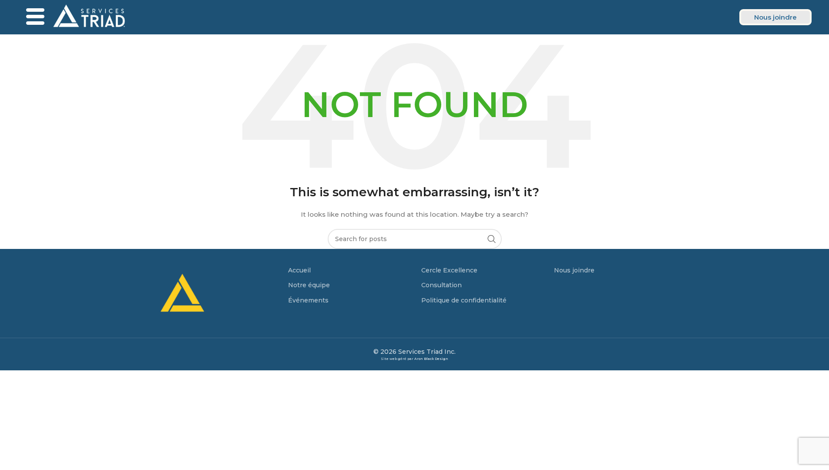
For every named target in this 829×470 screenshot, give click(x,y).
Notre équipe (309, 285)
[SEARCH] (492, 239)
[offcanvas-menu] (35, 17)
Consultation (441, 285)
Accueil (299, 270)
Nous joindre (574, 270)
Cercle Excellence (449, 270)
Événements (308, 300)
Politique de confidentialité (464, 300)
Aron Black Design (431, 359)
